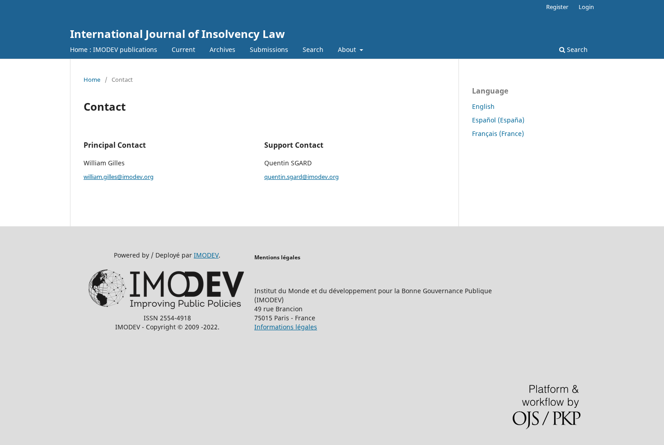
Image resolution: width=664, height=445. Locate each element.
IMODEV (206, 255)
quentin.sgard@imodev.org (301, 177)
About (348, 49)
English (483, 106)
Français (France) (498, 133)
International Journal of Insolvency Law (177, 33)
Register (557, 7)
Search (313, 49)
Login (586, 7)
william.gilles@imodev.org (119, 177)
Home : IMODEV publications (113, 49)
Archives (222, 49)
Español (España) (498, 120)
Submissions (269, 49)
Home (92, 79)
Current (183, 49)
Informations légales (285, 327)
